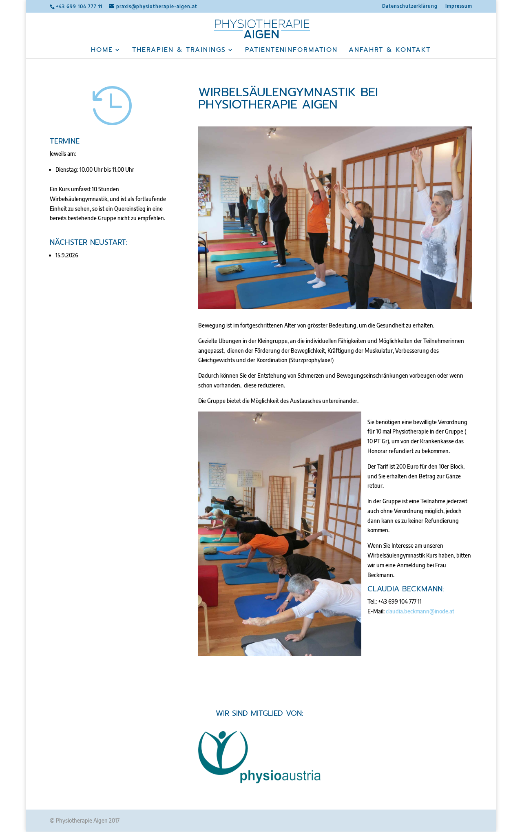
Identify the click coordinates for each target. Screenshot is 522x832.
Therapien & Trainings (179, 51)
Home (102, 51)
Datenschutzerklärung (410, 6)
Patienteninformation (291, 51)
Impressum (458, 6)
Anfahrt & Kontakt (390, 51)
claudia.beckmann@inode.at (420, 611)
